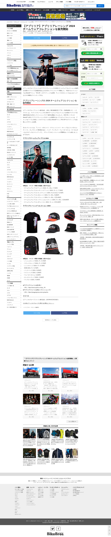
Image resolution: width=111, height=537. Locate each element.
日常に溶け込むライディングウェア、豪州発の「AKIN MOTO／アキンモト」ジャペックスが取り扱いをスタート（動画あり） (29, 462)
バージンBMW (29, 501)
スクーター (86, 132)
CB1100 (86, 146)
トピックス (80, 10)
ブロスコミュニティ (65, 489)
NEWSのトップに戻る (50, 320)
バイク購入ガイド (11, 99)
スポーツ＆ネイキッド (30, 493)
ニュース (50, 1)
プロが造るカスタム (12, 112)
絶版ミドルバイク (63, 10)
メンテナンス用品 (11, 266)
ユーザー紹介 (40, 495)
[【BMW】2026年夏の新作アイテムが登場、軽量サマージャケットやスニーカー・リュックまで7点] (71, 433)
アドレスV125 (87, 156)
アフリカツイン (87, 148)
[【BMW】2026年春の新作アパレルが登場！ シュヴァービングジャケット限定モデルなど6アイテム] (43, 453)
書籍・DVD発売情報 (12, 78)
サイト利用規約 (76, 493)
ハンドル (9, 273)
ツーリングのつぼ (11, 208)
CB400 (85, 143)
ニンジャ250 (87, 163)
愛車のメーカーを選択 (92, 49)
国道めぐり (9, 222)
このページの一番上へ (109, 527)
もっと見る (71, 421)
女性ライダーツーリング (12, 234)
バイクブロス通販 (11, 86)
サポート (9, 57)
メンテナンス (88, 10)
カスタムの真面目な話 (12, 211)
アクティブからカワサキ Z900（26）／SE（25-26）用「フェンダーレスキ (91, 203)
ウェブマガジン (41, 1)
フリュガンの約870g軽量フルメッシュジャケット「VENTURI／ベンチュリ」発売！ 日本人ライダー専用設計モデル (43, 442)
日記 (62, 490)
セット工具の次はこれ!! (12, 145)
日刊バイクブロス (11, 75)
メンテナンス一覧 (11, 139)
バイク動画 (9, 38)
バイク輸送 (52, 490)
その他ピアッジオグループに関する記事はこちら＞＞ (38, 303)
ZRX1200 (95, 166)
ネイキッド (86, 119)
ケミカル (9, 263)
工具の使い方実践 (11, 150)
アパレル (9, 249)
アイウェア (9, 251)
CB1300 (92, 146)
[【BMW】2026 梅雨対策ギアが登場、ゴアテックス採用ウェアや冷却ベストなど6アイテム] (57, 433)
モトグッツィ (10, 184)
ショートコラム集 (11, 199)
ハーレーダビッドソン (12, 124)
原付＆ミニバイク (30, 492)
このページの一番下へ (109, 534)
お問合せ (74, 495)
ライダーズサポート (79, 1)
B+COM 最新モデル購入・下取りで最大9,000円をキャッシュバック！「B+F (92, 242)
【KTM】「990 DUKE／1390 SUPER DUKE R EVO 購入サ (92, 238)
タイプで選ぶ (20, 10)
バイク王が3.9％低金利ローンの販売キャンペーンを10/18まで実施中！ (92, 229)
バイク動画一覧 (10, 285)
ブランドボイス (64, 495)
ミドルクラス (93, 111)
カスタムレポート (64, 493)
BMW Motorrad (10, 131)
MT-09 (97, 151)
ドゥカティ (9, 126)
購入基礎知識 (10, 109)
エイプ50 (91, 138)
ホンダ (8, 114)
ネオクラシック (97, 122)
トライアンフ (10, 129)
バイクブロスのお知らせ (13, 84)
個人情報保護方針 (76, 490)
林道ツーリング (10, 227)
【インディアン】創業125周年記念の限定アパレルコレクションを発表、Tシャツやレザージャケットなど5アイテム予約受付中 (29, 442)
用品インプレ (10, 242)
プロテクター (10, 258)
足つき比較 (46, 10)
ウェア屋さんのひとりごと (13, 206)
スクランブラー (93, 124)
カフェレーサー (87, 122)
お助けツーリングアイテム (13, 236)
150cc (96, 108)
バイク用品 (31, 21)
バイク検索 (31, 1)
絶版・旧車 (94, 132)
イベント (9, 52)
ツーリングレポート (11, 239)
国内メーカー (10, 33)
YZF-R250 (96, 148)
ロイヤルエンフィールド (12, 134)
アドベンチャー (95, 127)
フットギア (9, 254)
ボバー (85, 124)
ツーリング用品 (10, 244)
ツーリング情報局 (11, 231)
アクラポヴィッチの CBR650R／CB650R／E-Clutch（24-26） (91, 211)
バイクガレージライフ (54, 492)
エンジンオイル (10, 268)
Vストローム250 (87, 158)
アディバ (9, 188)
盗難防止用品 (10, 270)
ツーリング (97, 10)
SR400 (85, 151)
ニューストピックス (11, 48)
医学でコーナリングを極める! (13, 213)
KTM (8, 193)
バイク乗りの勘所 (11, 203)
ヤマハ (8, 117)
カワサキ (9, 122)
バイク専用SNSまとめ (13, 68)
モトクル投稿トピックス (12, 70)
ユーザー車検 (10, 157)
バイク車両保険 (53, 493)
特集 (8, 91)
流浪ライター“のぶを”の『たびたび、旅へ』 (13, 216)
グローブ (9, 256)
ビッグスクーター (30, 495)
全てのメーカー (18, 514)
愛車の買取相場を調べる (92, 53)
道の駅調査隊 (10, 224)
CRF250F (94, 141)
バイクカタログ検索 (19, 490)
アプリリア (9, 186)
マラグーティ (10, 191)
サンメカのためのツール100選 (13, 142)
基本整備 (9, 147)
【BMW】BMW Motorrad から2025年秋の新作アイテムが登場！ (71, 461)
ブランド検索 (59, 1)
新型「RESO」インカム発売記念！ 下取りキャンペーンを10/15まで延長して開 (92, 233)
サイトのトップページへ (109, 530)
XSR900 (92, 153)
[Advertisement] (50, 339)
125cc (90, 108)
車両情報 (9, 94)
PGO (8, 196)
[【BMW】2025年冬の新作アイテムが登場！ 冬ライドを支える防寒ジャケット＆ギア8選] (57, 453)
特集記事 (72, 10)
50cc (85, 108)
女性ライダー (40, 493)
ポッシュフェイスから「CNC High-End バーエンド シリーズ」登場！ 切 (92, 215)
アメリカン (86, 129)
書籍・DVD (9, 81)
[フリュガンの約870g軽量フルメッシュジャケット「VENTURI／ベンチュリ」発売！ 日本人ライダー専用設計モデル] (43, 433)
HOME (12, 10)
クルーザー (94, 129)
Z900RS (94, 163)
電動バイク (9, 40)
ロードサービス (53, 495)
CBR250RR (86, 141)
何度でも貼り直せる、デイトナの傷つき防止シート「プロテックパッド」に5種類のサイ (92, 220)
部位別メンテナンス (11, 152)
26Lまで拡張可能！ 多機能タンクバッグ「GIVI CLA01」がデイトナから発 (92, 181)
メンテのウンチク (11, 154)
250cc (85, 111)
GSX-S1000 (86, 161)
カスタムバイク (10, 101)
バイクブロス (10, 21)
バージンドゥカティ (30, 503)
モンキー (98, 138)
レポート (9, 55)
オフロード (86, 127)
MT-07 (91, 151)
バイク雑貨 (9, 261)
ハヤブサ (94, 161)
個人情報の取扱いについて (78, 492)
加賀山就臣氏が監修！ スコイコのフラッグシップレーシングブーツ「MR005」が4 (92, 189)
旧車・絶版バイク (11, 104)
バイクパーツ (10, 63)
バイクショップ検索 (19, 492)
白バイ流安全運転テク (12, 307)
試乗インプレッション (12, 96)
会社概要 (74, 489)
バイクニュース (23, 21)
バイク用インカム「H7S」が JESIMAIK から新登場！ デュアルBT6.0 (92, 176)
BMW (99, 99)
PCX (85, 138)
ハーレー (93, 99)
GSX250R (95, 156)
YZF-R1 (85, 153)
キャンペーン (10, 50)
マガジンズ (16, 21)
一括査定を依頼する (92, 83)
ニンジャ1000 (87, 166)
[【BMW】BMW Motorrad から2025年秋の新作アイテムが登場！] (71, 453)
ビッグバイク (87, 113)
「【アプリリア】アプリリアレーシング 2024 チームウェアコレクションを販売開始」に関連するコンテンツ (50, 360)
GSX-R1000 (97, 158)
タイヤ (8, 280)
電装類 (8, 275)
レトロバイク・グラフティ (13, 201)
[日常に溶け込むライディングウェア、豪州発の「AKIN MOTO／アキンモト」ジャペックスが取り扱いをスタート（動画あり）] (29, 453)
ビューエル (9, 174)
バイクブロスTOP (21, 1)
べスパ (16, 506)
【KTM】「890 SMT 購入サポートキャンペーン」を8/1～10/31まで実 (91, 246)
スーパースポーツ (96, 119)
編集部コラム (10, 73)
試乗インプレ (29, 10)
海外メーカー (10, 35)
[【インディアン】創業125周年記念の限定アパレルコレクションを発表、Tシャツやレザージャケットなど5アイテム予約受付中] (29, 433)
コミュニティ (91, 1)
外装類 (8, 278)
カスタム (54, 10)
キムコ (16, 511)
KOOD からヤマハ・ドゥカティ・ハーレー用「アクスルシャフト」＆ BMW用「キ (91, 207)
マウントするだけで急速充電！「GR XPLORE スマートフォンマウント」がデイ (92, 185)
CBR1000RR (93, 143)
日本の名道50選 (10, 229)
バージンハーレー (30, 500)
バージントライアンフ (30, 504)
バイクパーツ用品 (11, 60)
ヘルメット (9, 246)
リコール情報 (10, 42)
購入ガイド (38, 10)
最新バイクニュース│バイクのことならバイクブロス (55, 478)
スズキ (8, 119)
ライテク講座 (40, 492)
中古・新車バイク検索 (19, 489)
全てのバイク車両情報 (12, 30)
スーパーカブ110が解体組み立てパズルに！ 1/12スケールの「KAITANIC (91, 193)
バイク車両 (10, 28)
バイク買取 (68, 1)
